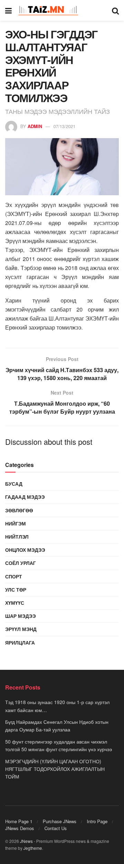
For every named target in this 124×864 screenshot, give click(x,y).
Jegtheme (32, 848)
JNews (26, 841)
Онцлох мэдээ (25, 549)
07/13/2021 (64, 126)
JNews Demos (19, 828)
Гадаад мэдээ (25, 496)
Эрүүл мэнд (21, 629)
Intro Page (97, 821)
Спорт (13, 576)
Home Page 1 (18, 821)
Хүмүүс (14, 602)
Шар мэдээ (20, 615)
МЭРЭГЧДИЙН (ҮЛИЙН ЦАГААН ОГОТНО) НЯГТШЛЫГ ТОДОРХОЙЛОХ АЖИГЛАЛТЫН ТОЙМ (55, 769)
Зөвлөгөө (19, 510)
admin (35, 126)
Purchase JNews (59, 821)
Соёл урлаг (20, 562)
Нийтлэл (17, 536)
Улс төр (15, 589)
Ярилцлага (20, 642)
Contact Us (55, 828)
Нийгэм (15, 523)
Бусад (13, 483)
